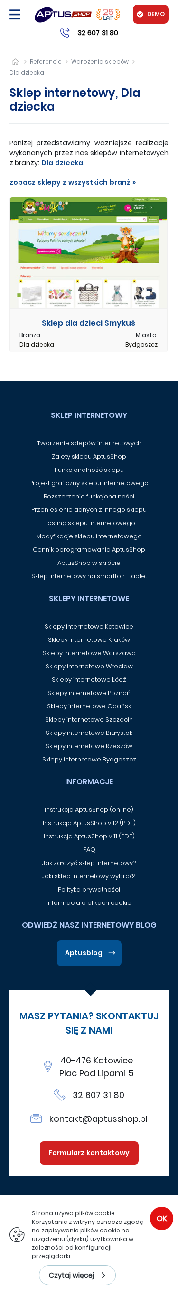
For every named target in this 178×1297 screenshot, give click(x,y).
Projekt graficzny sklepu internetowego (89, 483)
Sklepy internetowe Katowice (89, 626)
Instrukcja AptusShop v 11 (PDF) (89, 836)
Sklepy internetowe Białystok (89, 732)
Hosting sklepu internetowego (89, 522)
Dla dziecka (26, 72)
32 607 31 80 (98, 1095)
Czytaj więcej (71, 1275)
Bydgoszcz (141, 344)
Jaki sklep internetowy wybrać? (89, 876)
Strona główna (14, 61)
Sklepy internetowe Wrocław (89, 666)
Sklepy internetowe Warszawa (89, 653)
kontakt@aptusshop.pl (98, 1119)
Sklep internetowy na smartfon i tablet (89, 576)
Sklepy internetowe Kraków (89, 639)
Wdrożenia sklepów (100, 61)
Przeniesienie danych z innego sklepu (89, 509)
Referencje (46, 61)
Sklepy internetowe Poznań (89, 692)
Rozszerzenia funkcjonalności (89, 496)
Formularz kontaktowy (89, 1152)
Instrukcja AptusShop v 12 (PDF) (89, 822)
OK (162, 1218)
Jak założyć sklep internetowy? (89, 862)
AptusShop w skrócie (89, 562)
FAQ (89, 849)
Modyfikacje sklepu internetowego (89, 536)
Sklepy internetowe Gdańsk (89, 706)
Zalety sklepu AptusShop (89, 456)
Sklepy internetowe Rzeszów (89, 746)
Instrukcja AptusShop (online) (89, 809)
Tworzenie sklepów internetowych (89, 443)
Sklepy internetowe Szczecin (89, 719)
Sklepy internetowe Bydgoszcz (89, 759)
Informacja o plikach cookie (89, 902)
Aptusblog (84, 953)
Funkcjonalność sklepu (89, 469)
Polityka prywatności (89, 889)
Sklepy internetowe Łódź (89, 679)
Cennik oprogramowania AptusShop (89, 549)
